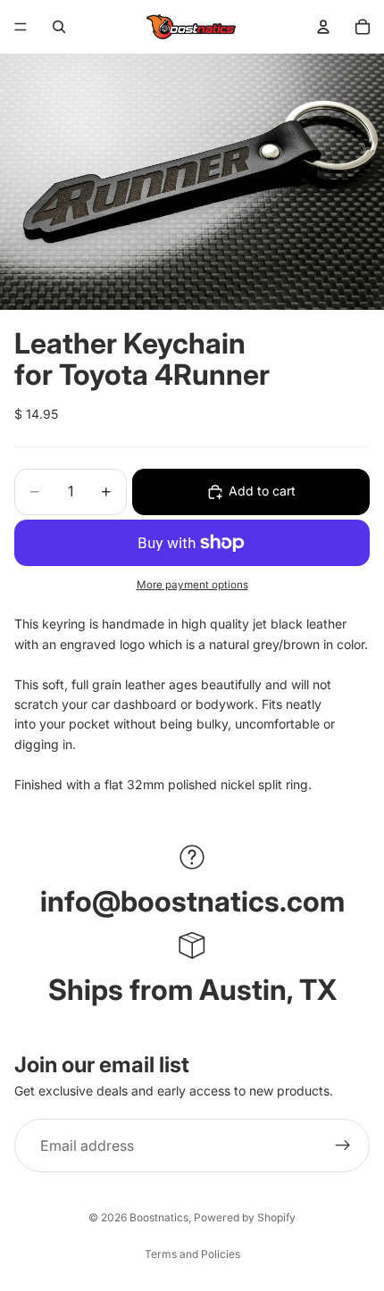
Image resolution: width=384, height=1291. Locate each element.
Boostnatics (158, 1217)
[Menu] (20, 26)
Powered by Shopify (245, 1217)
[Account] (323, 26)
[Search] (59, 26)
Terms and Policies (192, 1254)
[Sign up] (343, 1145)
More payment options (192, 585)
